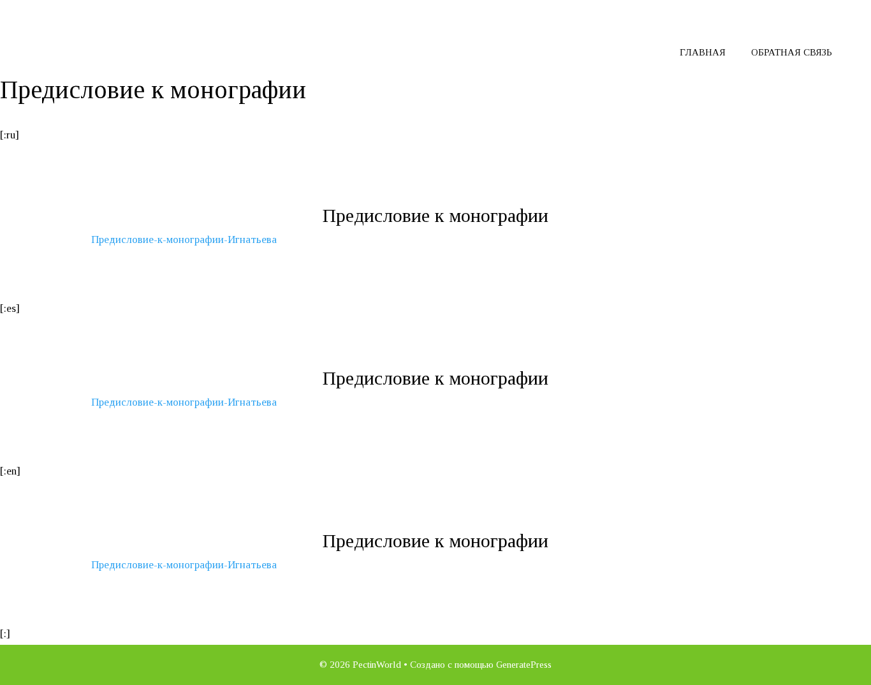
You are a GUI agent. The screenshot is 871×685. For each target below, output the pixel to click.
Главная (703, 52)
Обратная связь (791, 52)
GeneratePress (524, 664)
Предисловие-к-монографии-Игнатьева (184, 239)
